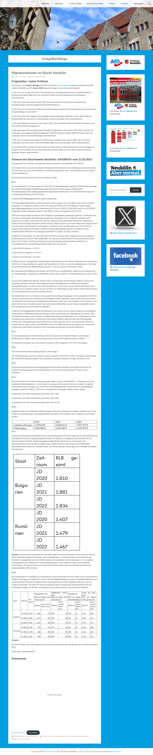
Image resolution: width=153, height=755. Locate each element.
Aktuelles (59, 3)
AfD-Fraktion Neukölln (38, 77)
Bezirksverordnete (95, 3)
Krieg (67, 736)
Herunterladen (33, 732)
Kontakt (124, 3)
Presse (112, 3)
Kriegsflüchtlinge (75, 736)
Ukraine (27, 739)
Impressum (138, 3)
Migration (85, 736)
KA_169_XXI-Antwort (18, 732)
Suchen (136, 190)
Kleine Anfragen (31, 736)
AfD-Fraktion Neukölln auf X (125, 233)
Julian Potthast (63, 85)
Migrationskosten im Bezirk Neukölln (39, 73)
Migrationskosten (18, 739)
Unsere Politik (75, 3)
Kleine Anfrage (59, 736)
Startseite (45, 3)
